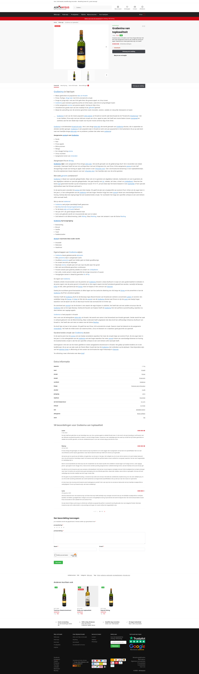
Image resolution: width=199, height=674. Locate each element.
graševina (107, 131)
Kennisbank (76, 642)
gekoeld (91, 108)
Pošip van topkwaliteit (84, 610)
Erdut (55, 287)
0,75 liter (142, 405)
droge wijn (69, 98)
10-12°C (143, 402)
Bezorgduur (141, 659)
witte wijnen (88, 116)
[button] (142, 14)
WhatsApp (94, 641)
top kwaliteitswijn (117, 575)
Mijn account (118, 9)
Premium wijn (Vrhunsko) (138, 386)
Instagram (57, 659)
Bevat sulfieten (141, 413)
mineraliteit (58, 328)
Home (55, 22)
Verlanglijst (127, 9)
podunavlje (109, 575)
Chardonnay (134, 116)
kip (88, 274)
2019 (143, 394)
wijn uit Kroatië (82, 96)
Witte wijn (60, 22)
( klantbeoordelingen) (125, 43)
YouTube (56, 665)
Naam (56, 546)
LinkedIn (56, 667)
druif (82, 353)
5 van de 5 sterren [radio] (64, 527)
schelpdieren (128, 181)
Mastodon (57, 669)
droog (71, 160)
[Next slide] (106, 46)
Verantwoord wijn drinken (80, 660)
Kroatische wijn (77, 126)
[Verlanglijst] (72, 588)
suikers (129, 297)
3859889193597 (140, 409)
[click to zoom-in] (81, 46)
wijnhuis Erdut (64, 349)
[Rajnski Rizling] (144, 26)
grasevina (61, 258)
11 (102, 511)
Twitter (56, 661)
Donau (80, 287)
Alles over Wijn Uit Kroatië (80, 637)
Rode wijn (56, 639)
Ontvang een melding (128, 51)
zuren (126, 299)
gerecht (64, 176)
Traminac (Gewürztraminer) (62, 610)
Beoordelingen (84, 85)
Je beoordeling (58, 530)
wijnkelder (131, 184)
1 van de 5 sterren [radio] (55, 527)
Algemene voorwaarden (138, 661)
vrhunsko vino (89, 171)
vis (103, 181)
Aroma (56, 239)
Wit (144, 417)
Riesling (93, 216)
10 (99, 511)
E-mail (101, 546)
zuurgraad (134, 118)
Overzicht (56, 85)
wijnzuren (80, 255)
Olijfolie (56, 647)
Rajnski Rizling (105, 610)
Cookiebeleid (141, 665)
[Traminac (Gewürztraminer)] (143, 26)
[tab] (57, 85)
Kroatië (143, 370)
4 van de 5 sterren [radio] (61, 527)
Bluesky (56, 670)
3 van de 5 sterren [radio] (59, 527)
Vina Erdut (142, 398)
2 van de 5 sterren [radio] (57, 527)
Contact (135, 9)
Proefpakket (57, 644)
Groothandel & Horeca (79, 644)
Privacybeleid (141, 663)
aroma (70, 105)
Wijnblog (75, 639)
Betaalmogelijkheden (139, 657)
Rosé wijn (56, 642)
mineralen (74, 156)
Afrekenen (142, 9)
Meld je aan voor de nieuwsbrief (93, 18)
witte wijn (97, 126)
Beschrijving (64, 85)
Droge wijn (142, 378)
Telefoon (94, 639)
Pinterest (56, 663)
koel (59, 184)
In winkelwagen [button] (64, 617)
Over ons (142, 667)
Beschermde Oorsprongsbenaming (70, 207)
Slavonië (110, 287)
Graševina (59, 91)
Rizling (84, 216)
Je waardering (58, 525)
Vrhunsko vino (100, 169)
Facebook (57, 657)
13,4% (143, 390)
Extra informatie (73, 85)
